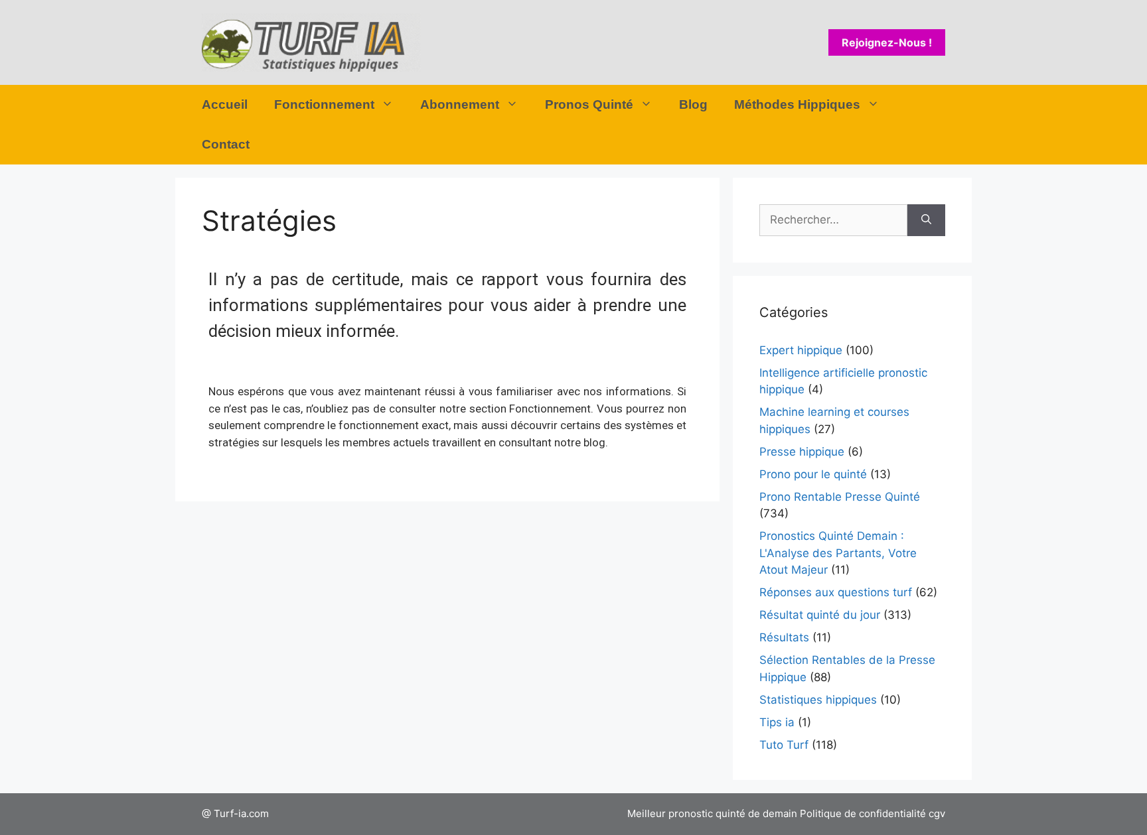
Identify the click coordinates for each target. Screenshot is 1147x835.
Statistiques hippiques (818, 699)
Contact (226, 144)
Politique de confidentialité (863, 813)
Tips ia (777, 722)
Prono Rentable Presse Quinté (839, 496)
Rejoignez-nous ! (887, 42)
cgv (937, 813)
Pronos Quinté (589, 104)
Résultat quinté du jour (819, 614)
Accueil (225, 104)
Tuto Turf (783, 744)
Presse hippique (801, 451)
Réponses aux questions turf (835, 592)
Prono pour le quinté (813, 474)
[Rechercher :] (833, 220)
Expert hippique (800, 350)
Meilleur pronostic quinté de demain (712, 813)
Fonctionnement (324, 104)
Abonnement (459, 104)
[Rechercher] (926, 220)
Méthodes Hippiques (797, 104)
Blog (693, 104)
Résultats (784, 637)
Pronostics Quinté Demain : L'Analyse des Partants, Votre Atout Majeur (838, 552)
